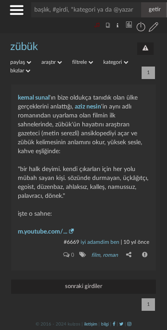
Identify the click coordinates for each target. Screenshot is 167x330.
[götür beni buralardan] (151, 284)
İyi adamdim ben (100, 242)
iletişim (90, 324)
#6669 (71, 242)
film (95, 255)
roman (110, 255)
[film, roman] (82, 254)
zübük (24, 47)
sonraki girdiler (83, 286)
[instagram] (129, 324)
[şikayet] (145, 254)
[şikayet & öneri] (145, 48)
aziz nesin (88, 107)
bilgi (105, 324)
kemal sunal (33, 98)
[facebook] (114, 324)
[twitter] (121, 324)
